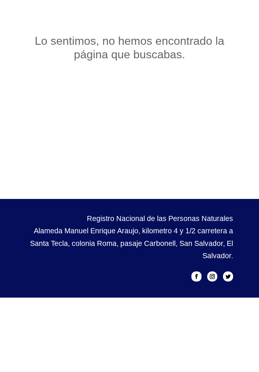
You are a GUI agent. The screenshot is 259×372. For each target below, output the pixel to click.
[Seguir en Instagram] (212, 276)
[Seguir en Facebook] (196, 276)
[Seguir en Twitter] (228, 276)
